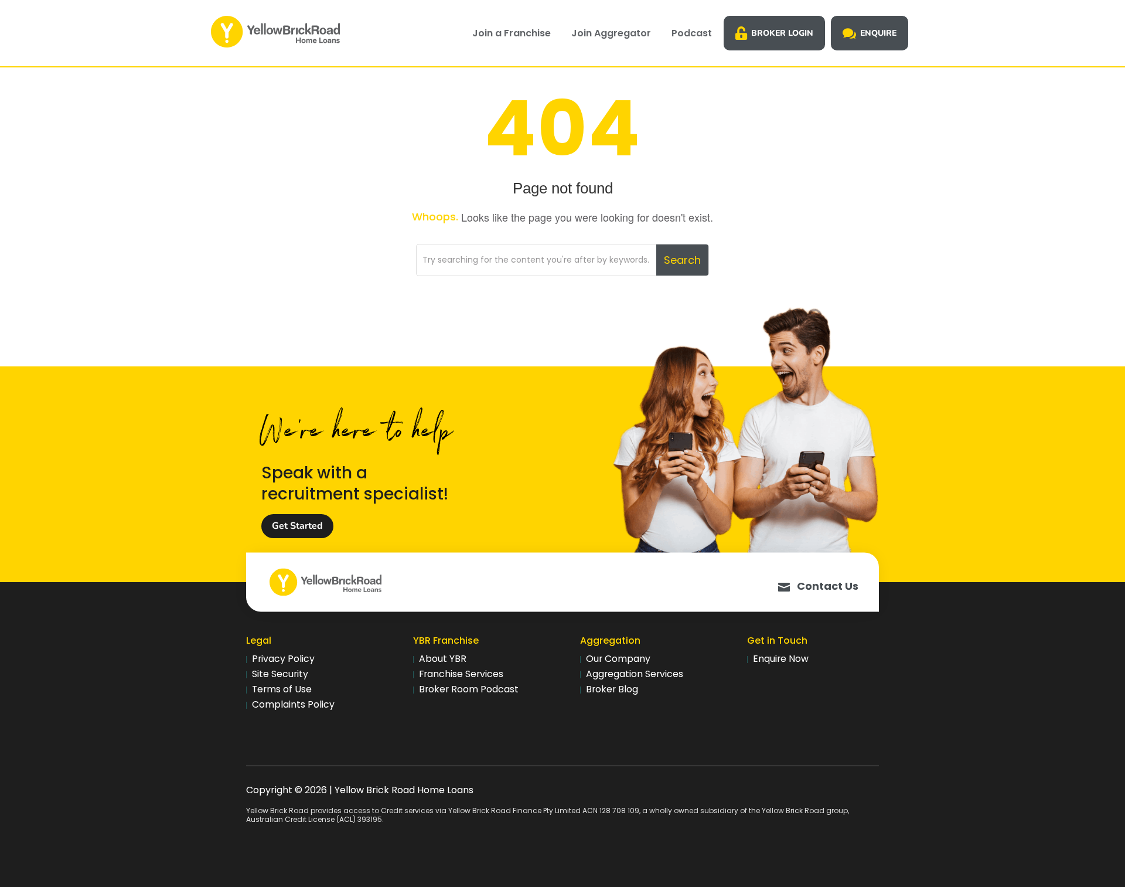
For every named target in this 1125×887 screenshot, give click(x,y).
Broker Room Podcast (469, 689)
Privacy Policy (283, 658)
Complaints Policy (293, 704)
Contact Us (827, 586)
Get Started (297, 525)
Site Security (280, 674)
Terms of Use (282, 689)
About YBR (442, 658)
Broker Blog (612, 689)
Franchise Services (461, 674)
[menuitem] (511, 33)
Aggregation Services (634, 674)
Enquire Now (781, 658)
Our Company (618, 658)
